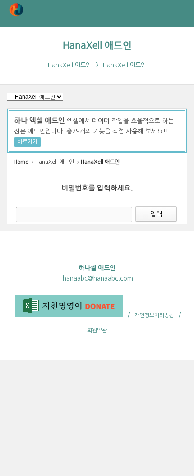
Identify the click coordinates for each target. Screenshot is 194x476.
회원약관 (97, 330)
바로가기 (27, 141)
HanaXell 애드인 (97, 45)
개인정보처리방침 (154, 315)
